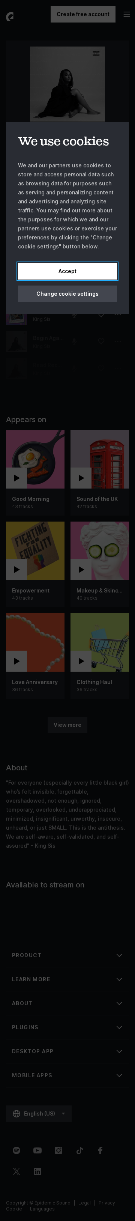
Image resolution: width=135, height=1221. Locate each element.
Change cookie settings (67, 293)
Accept (67, 271)
